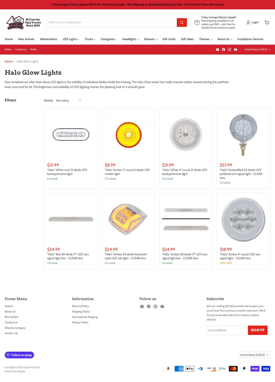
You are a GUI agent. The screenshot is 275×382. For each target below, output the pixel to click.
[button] (253, 22)
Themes (204, 39)
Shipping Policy (81, 311)
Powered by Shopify (15, 371)
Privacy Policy (80, 322)
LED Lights (70, 39)
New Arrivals (26, 39)
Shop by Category (15, 328)
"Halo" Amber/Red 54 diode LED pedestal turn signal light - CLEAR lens (241, 174)
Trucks (89, 39)
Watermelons (48, 39)
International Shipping (85, 317)
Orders (8, 49)
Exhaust (149, 39)
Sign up (258, 330)
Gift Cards (169, 39)
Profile (33, 49)
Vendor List (11, 333)
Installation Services (250, 39)
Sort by (48, 100)
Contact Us (20, 49)
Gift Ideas (187, 39)
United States (256, 49)
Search (9, 306)
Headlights (129, 39)
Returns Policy (80, 306)
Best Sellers (12, 317)
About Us (223, 39)
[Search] (182, 22)
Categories (108, 39)
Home (9, 39)
